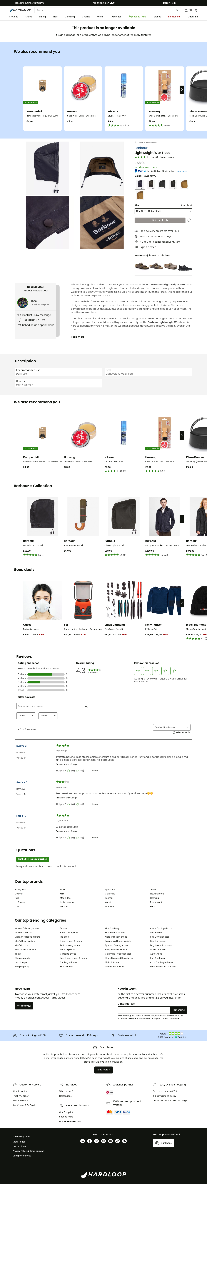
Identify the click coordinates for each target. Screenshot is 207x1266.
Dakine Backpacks (114, 967)
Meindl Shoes (112, 962)
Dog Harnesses (158, 941)
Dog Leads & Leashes (161, 945)
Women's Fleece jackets (27, 937)
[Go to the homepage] (137, 143)
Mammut (110, 907)
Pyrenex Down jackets (116, 945)
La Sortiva (20, 902)
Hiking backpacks (69, 933)
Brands (157, 17)
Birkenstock (156, 902)
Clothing (13, 17)
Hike (141, 143)
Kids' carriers (66, 967)
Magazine (193, 17)
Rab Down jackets (159, 937)
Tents (18, 954)
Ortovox (19, 894)
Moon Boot (65, 898)
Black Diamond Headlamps (119, 958)
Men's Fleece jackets (25, 950)
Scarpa (108, 898)
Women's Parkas (23, 933)
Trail (55, 17)
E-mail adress (126, 1004)
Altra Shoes (156, 954)
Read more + (79, 337)
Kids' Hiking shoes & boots (73, 958)
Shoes (28, 17)
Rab (17, 898)
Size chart (186, 205)
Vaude (108, 902)
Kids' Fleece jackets (115, 933)
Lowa (17, 907)
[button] (47, 168)
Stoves (63, 928)
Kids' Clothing (112, 928)
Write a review (167, 157)
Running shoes (67, 950)
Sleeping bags (22, 967)
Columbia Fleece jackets (118, 954)
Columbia (110, 894)
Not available (160, 220)
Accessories (151, 143)
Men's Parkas (21, 945)
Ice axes (64, 937)
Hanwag (154, 898)
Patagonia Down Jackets (163, 967)
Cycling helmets (68, 962)
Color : (145, 176)
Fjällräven (110, 890)
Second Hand (139, 17)
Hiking (42, 17)
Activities (116, 17)
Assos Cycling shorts (161, 928)
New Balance (157, 894)
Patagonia (20, 890)
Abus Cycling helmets (161, 962)
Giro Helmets (157, 933)
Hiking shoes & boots (71, 941)
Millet (62, 894)
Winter (100, 17)
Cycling (86, 17)
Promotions (174, 17)
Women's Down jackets (27, 928)
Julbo (153, 890)
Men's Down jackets (25, 941)
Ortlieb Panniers (158, 950)
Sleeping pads (22, 958)
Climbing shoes (68, 954)
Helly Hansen (67, 902)
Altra (62, 890)
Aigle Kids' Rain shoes (116, 937)
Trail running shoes (70, 945)
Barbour (141, 148)
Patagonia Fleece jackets (118, 941)
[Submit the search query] (177, 11)
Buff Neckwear (157, 958)
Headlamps (21, 962)
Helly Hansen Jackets (116, 950)
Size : (138, 205)
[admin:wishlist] (189, 220)
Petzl (152, 907)
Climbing (70, 17)
